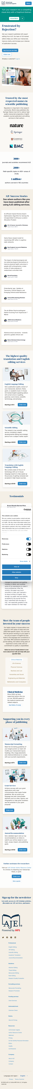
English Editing (13, 947)
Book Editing (12, 975)
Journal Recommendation (16, 957)
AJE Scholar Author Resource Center (19, 867)
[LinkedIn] (15, 937)
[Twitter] (3, 937)
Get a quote (16, 881)
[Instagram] (11, 937)
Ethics (10, 1043)
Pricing (10, 1038)
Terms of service (19, 1079)
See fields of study (15, 705)
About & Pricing (13, 1020)
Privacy (11, 1079)
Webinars (11, 1035)
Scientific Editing (13, 952)
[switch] (28, 544)
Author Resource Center (15, 1032)
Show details (24, 561)
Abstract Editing (13, 967)
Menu (28, 3)
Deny (16, 577)
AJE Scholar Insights (14, 1030)
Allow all (16, 566)
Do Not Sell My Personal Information (19, 1040)
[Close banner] (22, 18)
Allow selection (16, 572)
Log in (18, 59)
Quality (11, 1046)
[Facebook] (7, 937)
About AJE (11, 1058)
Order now (6, 54)
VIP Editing (12, 949)
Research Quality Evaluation (16, 978)
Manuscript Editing (14, 973)
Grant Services (13, 1000)
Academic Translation (14, 955)
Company (11, 1061)
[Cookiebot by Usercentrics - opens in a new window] (23, 510)
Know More (14, 18)
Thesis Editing (12, 970)
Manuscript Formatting (15, 988)
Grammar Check (13, 1010)
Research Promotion (14, 990)
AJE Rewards (12, 1048)
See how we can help (10, 50)
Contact (11, 1064)
